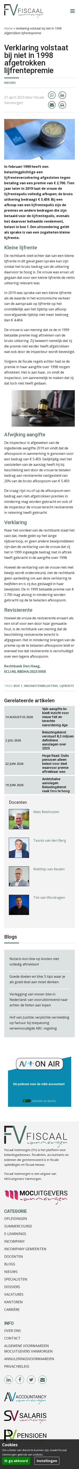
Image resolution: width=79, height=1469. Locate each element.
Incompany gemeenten (25, 1249)
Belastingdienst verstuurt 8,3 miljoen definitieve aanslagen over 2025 (58, 740)
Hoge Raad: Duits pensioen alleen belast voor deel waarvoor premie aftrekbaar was (55, 764)
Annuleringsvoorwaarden (29, 1359)
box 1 (18, 686)
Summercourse (18, 1226)
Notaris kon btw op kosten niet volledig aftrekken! (34, 961)
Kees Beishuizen (46, 811)
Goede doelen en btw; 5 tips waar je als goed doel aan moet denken (37, 979)
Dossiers (12, 1287)
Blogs (9, 1264)
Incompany (14, 1241)
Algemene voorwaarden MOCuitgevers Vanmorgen (28, 1348)
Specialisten (15, 1279)
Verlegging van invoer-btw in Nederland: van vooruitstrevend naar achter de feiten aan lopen (38, 999)
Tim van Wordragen (49, 897)
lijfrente (67, 686)
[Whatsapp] (52, 95)
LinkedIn (8, 1380)
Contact (12, 1338)
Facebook (20, 1380)
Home (8, 28)
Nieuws (10, 83)
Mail (43, 1380)
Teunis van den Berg (49, 840)
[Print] (62, 105)
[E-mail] (52, 105)
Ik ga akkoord (16, 1460)
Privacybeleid (16, 1366)
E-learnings (15, 1233)
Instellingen (47, 1460)
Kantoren (13, 1302)
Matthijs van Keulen (49, 869)
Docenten (13, 1256)
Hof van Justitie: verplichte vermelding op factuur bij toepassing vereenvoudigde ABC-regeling (39, 1023)
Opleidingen (15, 1218)
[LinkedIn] (62, 95)
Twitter (31, 1380)
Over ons (12, 1330)
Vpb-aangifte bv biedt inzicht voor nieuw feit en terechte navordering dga (55, 717)
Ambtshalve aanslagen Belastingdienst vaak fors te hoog (56, 785)
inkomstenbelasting (41, 686)
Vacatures (13, 1294)
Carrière (12, 1309)
